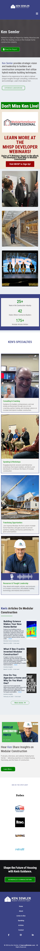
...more (10, 638)
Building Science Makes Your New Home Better (12, 624)
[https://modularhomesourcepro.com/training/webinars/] (20, 122)
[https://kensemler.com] (20, 6)
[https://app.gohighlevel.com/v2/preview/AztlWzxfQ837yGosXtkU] (21, 899)
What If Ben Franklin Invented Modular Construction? (14, 652)
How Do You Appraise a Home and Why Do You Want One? (14, 679)
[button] (37, 14)
